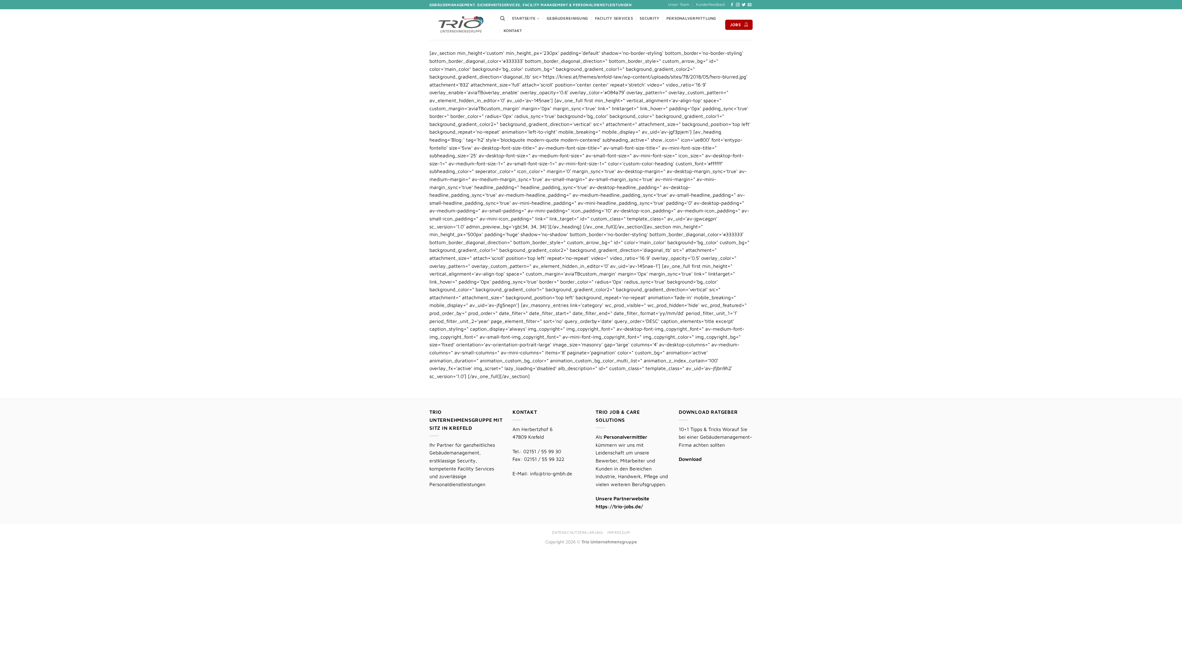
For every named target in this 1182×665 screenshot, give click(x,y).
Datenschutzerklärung (577, 532)
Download (690, 459)
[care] (460, 24)
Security (649, 18)
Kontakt (513, 30)
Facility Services (614, 18)
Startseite (524, 18)
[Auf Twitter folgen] (744, 5)
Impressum (618, 532)
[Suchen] (502, 18)
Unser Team (678, 4)
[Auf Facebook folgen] (732, 5)
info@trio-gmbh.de (551, 473)
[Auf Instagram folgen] (738, 5)
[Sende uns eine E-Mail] (749, 5)
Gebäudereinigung (567, 18)
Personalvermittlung (691, 18)
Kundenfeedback (711, 4)
